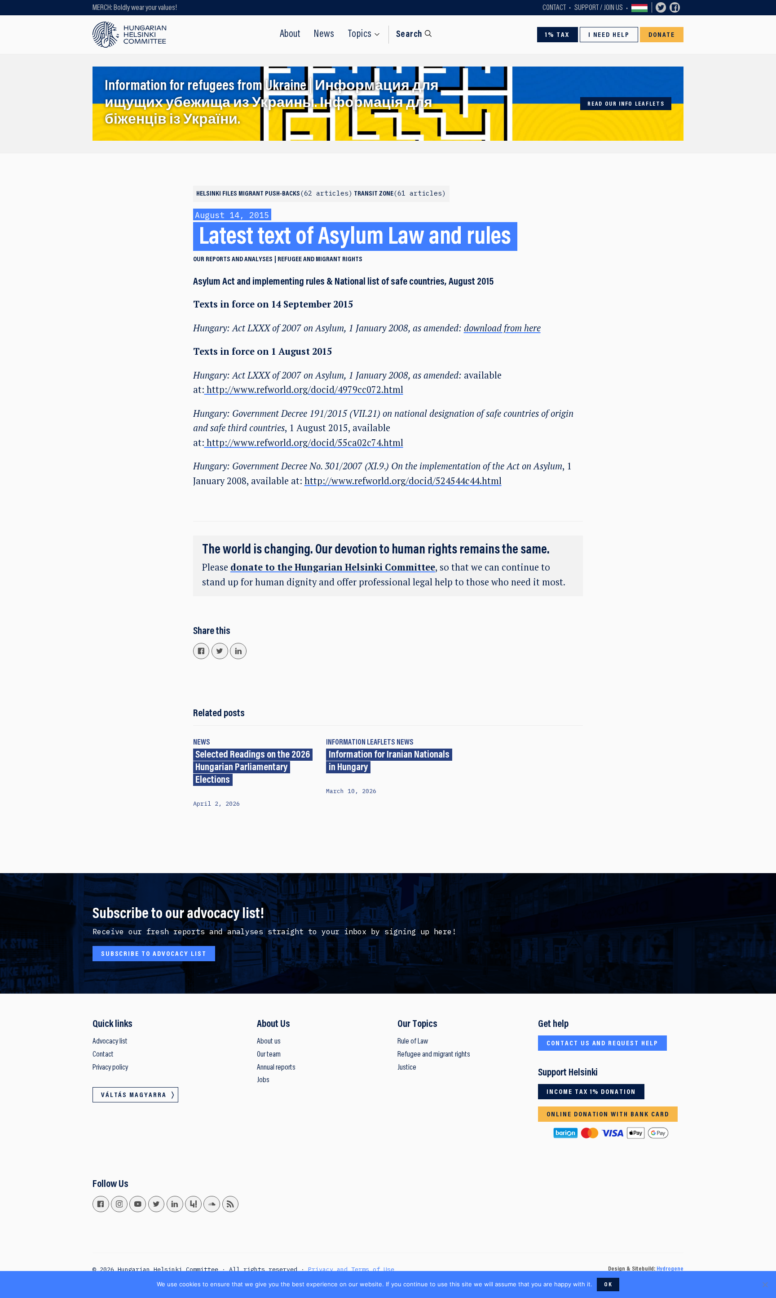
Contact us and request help (602, 1043)
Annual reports (276, 1067)
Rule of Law (412, 1041)
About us (269, 1041)
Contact (554, 8)
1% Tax (557, 35)
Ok (608, 1285)
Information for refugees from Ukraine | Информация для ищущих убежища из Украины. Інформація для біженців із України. (272, 104)
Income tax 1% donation (591, 1092)
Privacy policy (110, 1067)
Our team (269, 1054)
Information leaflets (360, 742)
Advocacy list (110, 1041)
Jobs (263, 1080)
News (324, 34)
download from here (502, 328)
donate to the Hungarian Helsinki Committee (332, 567)
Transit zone (398, 193)
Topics (360, 34)
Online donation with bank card (608, 1114)
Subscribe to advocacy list (154, 954)
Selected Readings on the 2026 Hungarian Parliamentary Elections (252, 767)
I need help (609, 35)
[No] (764, 1284)
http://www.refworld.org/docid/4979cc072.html (303, 390)
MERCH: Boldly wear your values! (135, 8)
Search (409, 34)
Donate (661, 35)
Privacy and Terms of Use (351, 1269)
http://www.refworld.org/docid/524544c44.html (403, 481)
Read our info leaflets (625, 104)
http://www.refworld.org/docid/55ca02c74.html (303, 443)
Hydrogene (670, 1269)
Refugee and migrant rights (320, 259)
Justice (406, 1067)
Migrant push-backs (293, 193)
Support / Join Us (598, 8)
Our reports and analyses (233, 259)
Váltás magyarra (639, 8)
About (290, 34)
